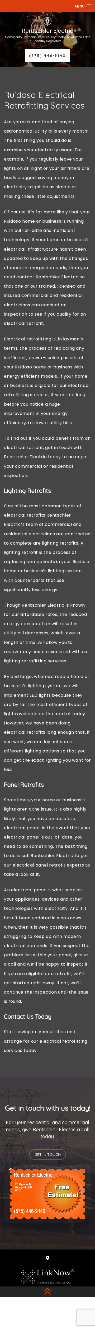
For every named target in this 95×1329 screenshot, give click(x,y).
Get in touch (48, 1154)
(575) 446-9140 (47, 55)
